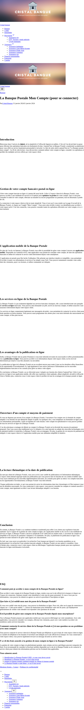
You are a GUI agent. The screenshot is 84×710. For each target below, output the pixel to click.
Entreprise (7, 58)
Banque (7, 29)
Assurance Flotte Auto (16, 50)
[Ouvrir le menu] (2, 89)
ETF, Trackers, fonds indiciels (19, 39)
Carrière (7, 60)
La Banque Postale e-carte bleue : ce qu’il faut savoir (22, 663)
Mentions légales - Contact (9, 667)
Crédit (6, 31)
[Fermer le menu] (1, 671)
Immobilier (8, 33)
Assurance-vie (14, 38)
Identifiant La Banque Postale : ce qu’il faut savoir (21, 659)
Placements (8, 682)
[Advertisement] (42, 120)
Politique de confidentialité (29, 667)
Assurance (8, 691)
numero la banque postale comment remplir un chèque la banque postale (29, 661)
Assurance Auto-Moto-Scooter (19, 48)
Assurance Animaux (16, 52)
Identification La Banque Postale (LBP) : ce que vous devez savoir (27, 657)
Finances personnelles (11, 56)
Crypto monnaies (15, 41)
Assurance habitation (16, 46)
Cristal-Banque (7, 103)
